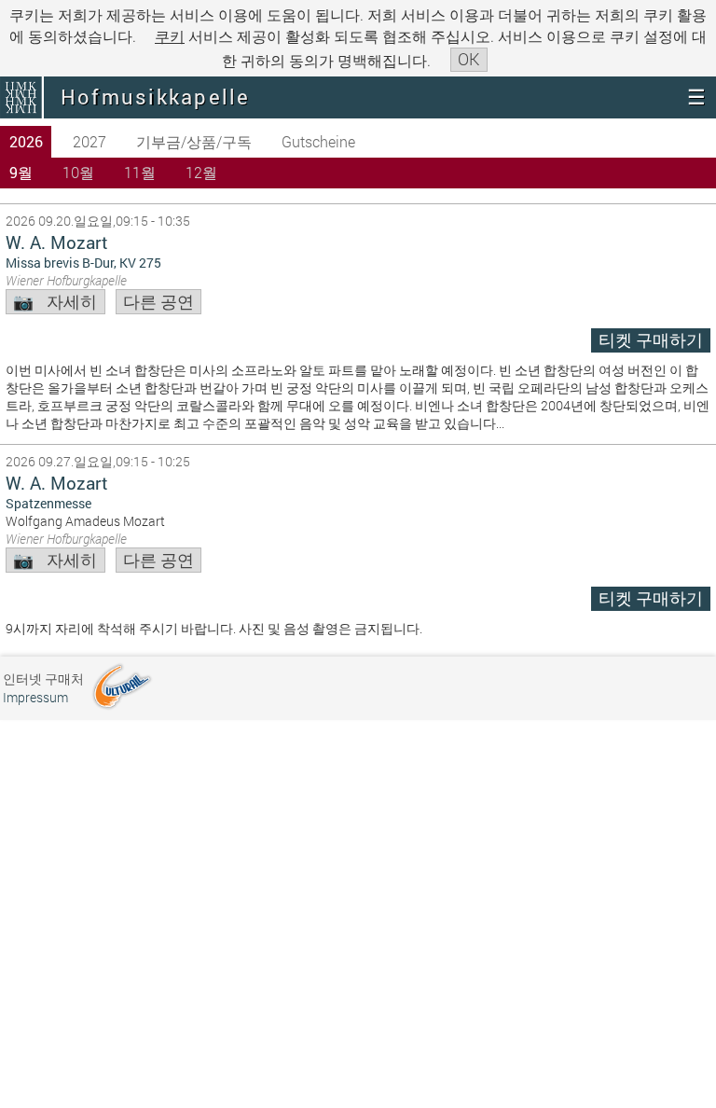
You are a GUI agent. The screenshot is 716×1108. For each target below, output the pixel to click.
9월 (21, 172)
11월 (140, 172)
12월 (201, 172)
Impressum (35, 697)
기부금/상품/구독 (194, 141)
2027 (89, 141)
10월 (78, 172)
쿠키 (170, 36)
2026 (26, 141)
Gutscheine (318, 141)
